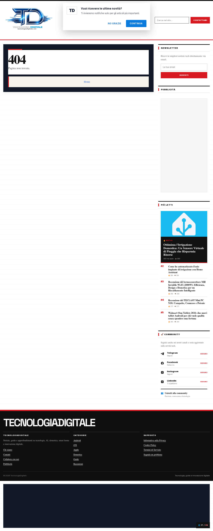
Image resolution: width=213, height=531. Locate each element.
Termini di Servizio (152, 449)
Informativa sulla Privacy (155, 440)
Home (87, 81)
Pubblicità (7, 463)
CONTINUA (136, 23)
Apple (76, 449)
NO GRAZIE (114, 23)
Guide (76, 459)
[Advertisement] (184, 145)
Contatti (6, 454)
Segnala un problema (153, 454)
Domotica (77, 454)
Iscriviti (184, 75)
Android (77, 440)
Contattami (200, 20)
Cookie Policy (150, 445)
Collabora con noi (11, 459)
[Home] (29, 20)
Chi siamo (7, 449)
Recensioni (78, 463)
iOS (75, 445)
